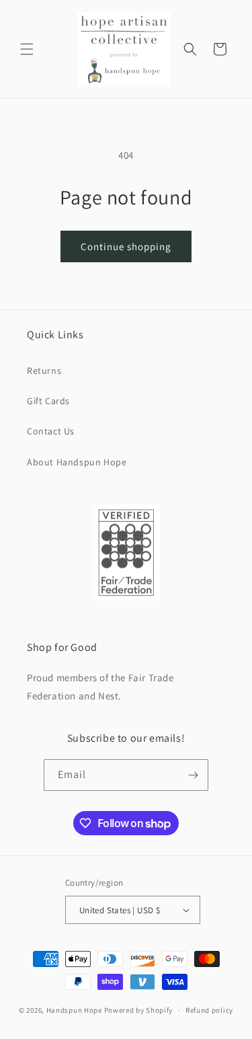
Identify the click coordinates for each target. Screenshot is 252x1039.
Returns (44, 370)
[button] (27, 49)
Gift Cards (48, 401)
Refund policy (209, 1010)
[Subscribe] (193, 775)
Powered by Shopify (138, 1010)
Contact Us (51, 431)
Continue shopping (126, 246)
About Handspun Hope (76, 462)
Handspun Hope (74, 1010)
